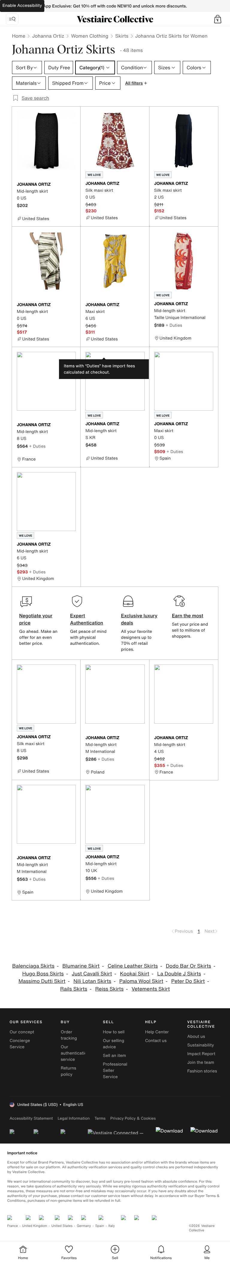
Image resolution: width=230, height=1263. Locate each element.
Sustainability (200, 1045)
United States (62, 1226)
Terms (99, 1118)
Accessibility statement (31, 1118)
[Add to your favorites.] (72, 184)
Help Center (157, 1032)
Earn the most (187, 615)
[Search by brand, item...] (12, 19)
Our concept (22, 1032)
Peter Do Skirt (188, 981)
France (12, 1226)
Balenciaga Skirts (33, 966)
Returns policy (68, 1071)
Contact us (156, 1041)
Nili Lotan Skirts (92, 981)
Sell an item (114, 1055)
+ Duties (174, 325)
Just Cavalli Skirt (92, 973)
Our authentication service (75, 1053)
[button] (218, 19)
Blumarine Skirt (80, 966)
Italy (111, 1226)
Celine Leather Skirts (133, 966)
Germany (84, 1226)
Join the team (200, 1062)
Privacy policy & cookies (133, 1118)
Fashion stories (202, 1071)
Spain (99, 1226)
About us (196, 1036)
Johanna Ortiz (48, 35)
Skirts (121, 35)
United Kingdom (34, 1226)
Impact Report (201, 1054)
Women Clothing (89, 35)
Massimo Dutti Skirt (42, 981)
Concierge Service (20, 1044)
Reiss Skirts (109, 989)
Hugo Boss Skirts (42, 973)
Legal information (74, 1118)
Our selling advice (113, 1044)
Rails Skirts (73, 989)
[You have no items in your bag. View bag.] (218, 19)
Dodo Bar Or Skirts (188, 966)
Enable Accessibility (22, 5)
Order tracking (69, 1035)
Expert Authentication (86, 619)
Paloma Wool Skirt (141, 981)
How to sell (114, 1032)
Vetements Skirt (150, 989)
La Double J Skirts (179, 973)
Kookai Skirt (134, 973)
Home (18, 35)
